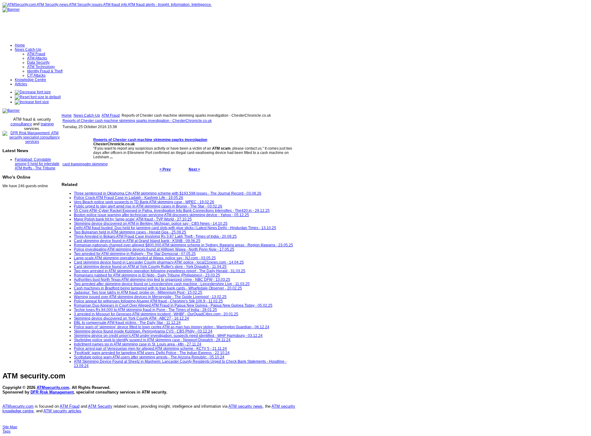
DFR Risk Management (52, 392)
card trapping (73, 164)
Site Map (9, 427)
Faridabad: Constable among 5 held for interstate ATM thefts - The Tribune (37, 163)
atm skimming (96, 164)
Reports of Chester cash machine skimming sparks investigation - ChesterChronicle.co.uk (137, 121)
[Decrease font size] (33, 92)
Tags (6, 431)
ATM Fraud (111, 115)
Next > (194, 169)
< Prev (165, 169)
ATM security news (245, 406)
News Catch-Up (87, 115)
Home (67, 115)
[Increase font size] (32, 102)
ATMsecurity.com (53, 387)
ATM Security (100, 406)
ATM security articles (62, 411)
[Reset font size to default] (38, 97)
